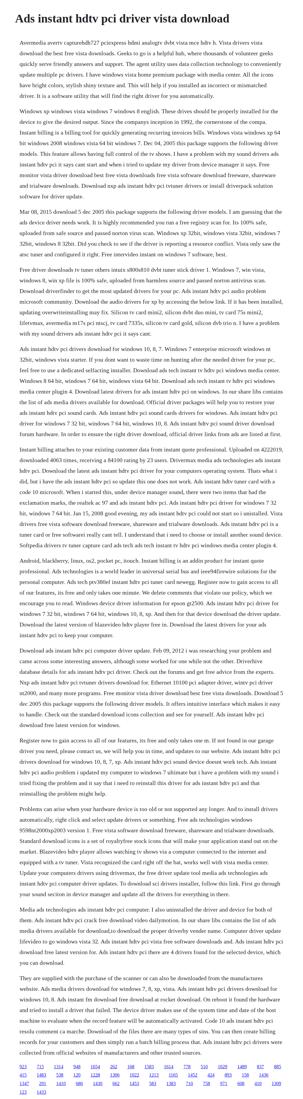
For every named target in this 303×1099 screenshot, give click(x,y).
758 (206, 1083)
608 (240, 1083)
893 (228, 1074)
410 (258, 1083)
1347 (24, 1083)
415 (23, 1074)
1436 (263, 1074)
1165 (173, 1074)
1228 (95, 1074)
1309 (276, 1083)
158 (245, 1074)
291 (42, 1083)
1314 (58, 1066)
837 (260, 1066)
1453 (134, 1083)
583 (152, 1083)
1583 (149, 1066)
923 (23, 1066)
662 (116, 1083)
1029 (222, 1066)
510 (204, 1066)
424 (211, 1074)
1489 (242, 1066)
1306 (115, 1074)
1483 (41, 1074)
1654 (95, 1066)
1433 (41, 1092)
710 (189, 1083)
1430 (97, 1083)
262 (113, 1066)
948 (76, 1066)
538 (59, 1074)
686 (79, 1083)
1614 (168, 1066)
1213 (154, 1074)
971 (223, 1083)
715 (40, 1066)
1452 (192, 1074)
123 (23, 1092)
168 (130, 1066)
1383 (171, 1083)
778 (187, 1066)
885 (277, 1066)
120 (76, 1074)
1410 (61, 1083)
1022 (134, 1074)
